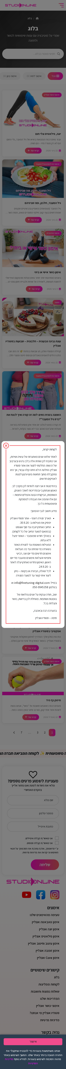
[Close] (6, 445)
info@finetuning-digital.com (32, 583)
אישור (33, 1041)
